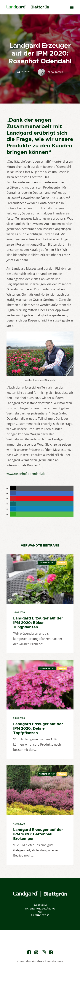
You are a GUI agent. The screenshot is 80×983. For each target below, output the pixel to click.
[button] (13, 488)
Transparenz (47, 562)
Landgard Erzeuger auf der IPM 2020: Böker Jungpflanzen (38, 622)
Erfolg (61, 562)
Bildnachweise (40, 915)
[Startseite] (40, 894)
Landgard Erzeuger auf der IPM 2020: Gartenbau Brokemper (38, 834)
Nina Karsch (55, 72)
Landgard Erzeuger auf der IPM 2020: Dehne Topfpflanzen (38, 728)
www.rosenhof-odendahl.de (26, 474)
